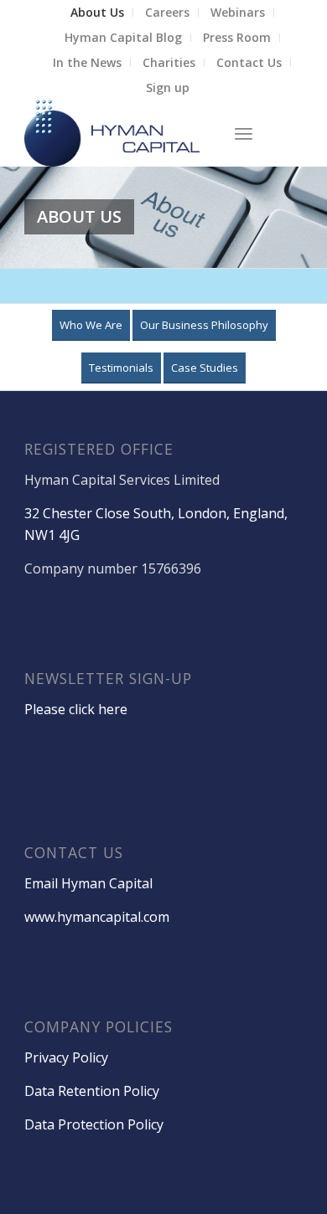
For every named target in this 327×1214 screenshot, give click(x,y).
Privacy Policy (66, 1057)
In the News (87, 62)
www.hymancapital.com (96, 917)
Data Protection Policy (94, 1124)
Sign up (167, 87)
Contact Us (249, 62)
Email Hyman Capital (88, 883)
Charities (169, 62)
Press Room (237, 37)
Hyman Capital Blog (123, 37)
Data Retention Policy (91, 1091)
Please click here (75, 709)
